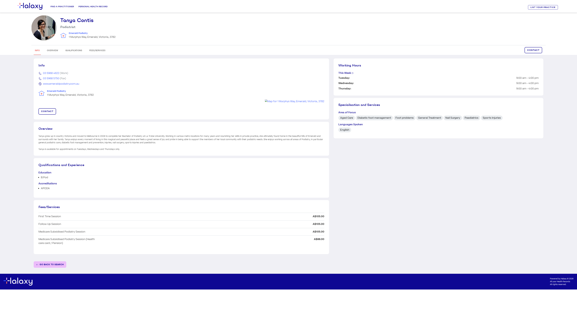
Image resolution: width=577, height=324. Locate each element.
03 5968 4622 (51, 73)
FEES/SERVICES (97, 50)
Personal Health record (93, 6)
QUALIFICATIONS (73, 50)
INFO (37, 50)
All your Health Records (560, 281)
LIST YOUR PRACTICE (542, 7)
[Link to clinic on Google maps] (181, 101)
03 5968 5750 (51, 78)
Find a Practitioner (62, 6)
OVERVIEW (52, 50)
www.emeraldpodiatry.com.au (61, 84)
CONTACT (533, 50)
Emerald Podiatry (78, 33)
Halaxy (564, 279)
